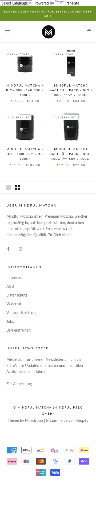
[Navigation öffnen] (7, 32)
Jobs (10, 321)
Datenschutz (16, 295)
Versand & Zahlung (21, 312)
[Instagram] (20, 248)
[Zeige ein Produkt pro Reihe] (8, 187)
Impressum (15, 277)
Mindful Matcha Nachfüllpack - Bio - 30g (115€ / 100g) (71, 90)
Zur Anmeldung (19, 383)
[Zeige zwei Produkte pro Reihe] (17, 187)
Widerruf (13, 304)
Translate (72, 3)
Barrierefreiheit (18, 330)
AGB (10, 286)
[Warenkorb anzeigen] (89, 32)
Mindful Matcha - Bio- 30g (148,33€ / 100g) (25, 90)
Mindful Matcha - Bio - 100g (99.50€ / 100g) (25, 153)
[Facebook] (8, 248)
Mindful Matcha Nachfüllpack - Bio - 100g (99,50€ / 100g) (71, 153)
